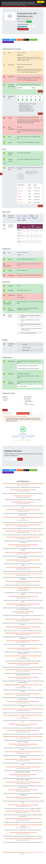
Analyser (5, 410)
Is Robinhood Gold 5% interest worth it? (23, 495)
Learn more (20, 187)
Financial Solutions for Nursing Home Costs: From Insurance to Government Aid (23, 751)
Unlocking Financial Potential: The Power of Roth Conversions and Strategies (23, 782)
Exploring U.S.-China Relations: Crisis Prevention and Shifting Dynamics (23, 797)
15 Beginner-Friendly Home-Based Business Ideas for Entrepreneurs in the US (23, 552)
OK (40, 2)
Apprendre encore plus (32, 5)
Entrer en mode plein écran (23, 413)
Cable (19, 193)
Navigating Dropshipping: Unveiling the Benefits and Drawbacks (23, 544)
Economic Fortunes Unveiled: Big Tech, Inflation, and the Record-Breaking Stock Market (23, 483)
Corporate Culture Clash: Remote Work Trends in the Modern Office (23, 648)
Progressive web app (29, 404)
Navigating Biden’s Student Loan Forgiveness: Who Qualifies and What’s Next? (23, 633)
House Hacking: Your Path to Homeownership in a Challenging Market (23, 701)
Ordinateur (6, 398)
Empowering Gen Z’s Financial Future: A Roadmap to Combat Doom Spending (23, 669)
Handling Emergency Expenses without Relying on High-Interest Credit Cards (23, 524)
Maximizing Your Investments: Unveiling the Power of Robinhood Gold (23, 640)
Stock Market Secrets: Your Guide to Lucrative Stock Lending (23, 724)
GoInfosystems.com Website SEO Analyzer (13, 852)
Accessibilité (27, 400)
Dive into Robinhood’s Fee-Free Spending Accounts (23, 502)
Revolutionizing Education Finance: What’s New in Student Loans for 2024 (23, 559)
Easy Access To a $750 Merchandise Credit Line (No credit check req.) (23, 730)
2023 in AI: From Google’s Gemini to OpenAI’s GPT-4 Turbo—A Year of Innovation (23, 573)
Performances (28, 398)
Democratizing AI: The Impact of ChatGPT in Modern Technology (23, 677)
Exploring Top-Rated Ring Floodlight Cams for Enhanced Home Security (23, 604)
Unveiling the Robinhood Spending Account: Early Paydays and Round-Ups (23, 509)
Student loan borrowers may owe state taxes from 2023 (23, 489)
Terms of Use (34, 852)
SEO (26, 403)
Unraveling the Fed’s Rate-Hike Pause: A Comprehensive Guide (23, 596)
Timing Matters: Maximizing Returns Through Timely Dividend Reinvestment (23, 811)
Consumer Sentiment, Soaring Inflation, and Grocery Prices (23, 832)
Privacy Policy (27, 852)
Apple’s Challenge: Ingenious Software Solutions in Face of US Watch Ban (23, 581)
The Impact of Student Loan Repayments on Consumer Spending (23, 804)
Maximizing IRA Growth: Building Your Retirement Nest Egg (23, 744)
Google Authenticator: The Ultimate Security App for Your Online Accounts (23, 531)
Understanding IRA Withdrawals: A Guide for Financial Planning (23, 789)
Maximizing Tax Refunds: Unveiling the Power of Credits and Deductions (23, 537)
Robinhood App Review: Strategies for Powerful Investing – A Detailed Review (23, 693)
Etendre (40, 91)
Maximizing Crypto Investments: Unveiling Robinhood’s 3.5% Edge (23, 663)
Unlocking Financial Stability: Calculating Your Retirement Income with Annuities (23, 759)
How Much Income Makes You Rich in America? (23, 611)
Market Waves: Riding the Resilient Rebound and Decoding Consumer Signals (23, 818)
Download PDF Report (23, 29)
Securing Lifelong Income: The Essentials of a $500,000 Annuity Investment (23, 766)
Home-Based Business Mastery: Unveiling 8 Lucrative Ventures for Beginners (23, 619)
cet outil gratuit (36, 58)
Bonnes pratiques (29, 401)
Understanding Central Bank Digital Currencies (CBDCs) (23, 774)
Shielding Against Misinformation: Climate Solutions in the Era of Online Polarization (23, 736)
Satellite (19, 196)
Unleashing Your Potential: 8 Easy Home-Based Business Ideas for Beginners (23, 626)
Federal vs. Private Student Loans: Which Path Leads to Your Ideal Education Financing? (23, 709)
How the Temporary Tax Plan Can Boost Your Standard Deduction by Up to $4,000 (23, 838)
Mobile (5, 400)
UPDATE (29, 21)
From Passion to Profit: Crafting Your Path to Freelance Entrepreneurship (23, 567)
